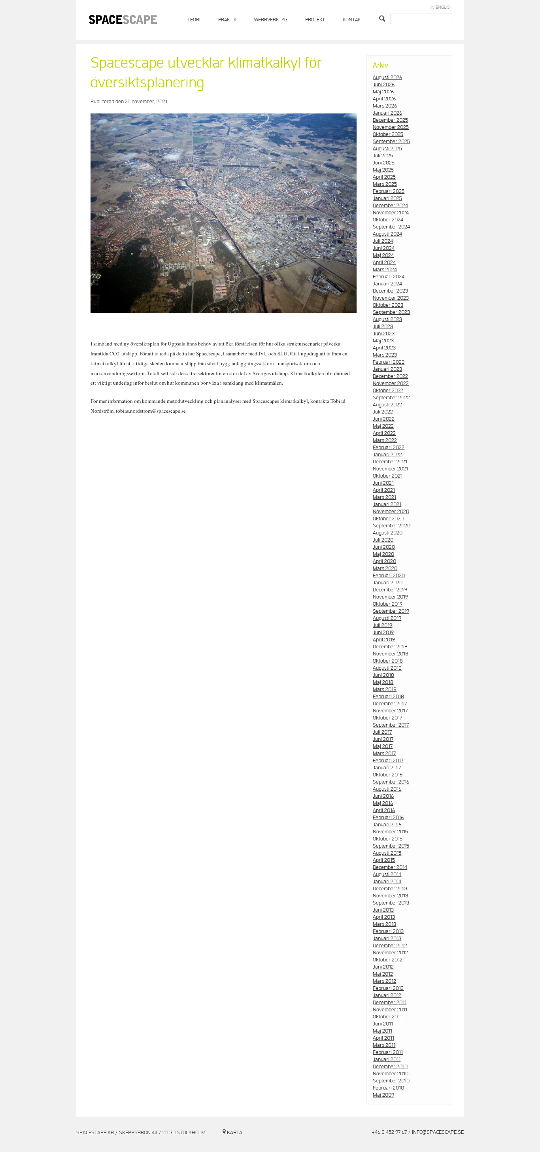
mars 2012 (384, 981)
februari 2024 (388, 276)
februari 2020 (389, 575)
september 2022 (391, 397)
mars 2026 (385, 106)
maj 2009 (383, 1095)
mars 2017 (384, 753)
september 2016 (391, 782)
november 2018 (390, 653)
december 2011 (389, 1002)
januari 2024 (387, 283)
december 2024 (390, 205)
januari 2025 (387, 198)
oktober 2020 (388, 518)
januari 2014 (387, 881)
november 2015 (390, 831)
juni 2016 (383, 796)
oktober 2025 (388, 134)
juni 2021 (383, 483)
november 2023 (391, 298)
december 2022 (390, 376)
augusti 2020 (387, 532)
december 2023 (390, 291)
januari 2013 (387, 938)
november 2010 (390, 1073)
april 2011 (383, 1038)
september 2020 (391, 525)
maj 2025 (383, 170)
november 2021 (390, 468)
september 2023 (391, 312)
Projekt (315, 20)
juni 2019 (383, 632)
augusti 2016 (387, 789)
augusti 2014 (387, 874)
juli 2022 (383, 411)
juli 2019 (382, 625)
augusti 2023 (387, 319)
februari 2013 (388, 931)
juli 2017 (382, 732)
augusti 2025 (387, 148)
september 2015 (391, 846)
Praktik (227, 20)
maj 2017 (383, 746)
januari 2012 (387, 995)
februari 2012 (388, 988)
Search (383, 18)
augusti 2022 (387, 404)
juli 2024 (383, 241)
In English (441, 7)
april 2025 (384, 177)
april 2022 (384, 433)
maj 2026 (383, 91)
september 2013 (391, 902)
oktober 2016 (387, 774)
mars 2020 (385, 568)
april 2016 (384, 810)
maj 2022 (383, 426)
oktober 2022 (388, 390)
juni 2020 (384, 547)
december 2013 (390, 888)
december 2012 (390, 945)
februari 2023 (388, 362)
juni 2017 (383, 739)
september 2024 (391, 226)
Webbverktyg (270, 20)
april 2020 (384, 561)
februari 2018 (388, 696)
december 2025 (390, 120)
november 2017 (390, 710)
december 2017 (390, 703)
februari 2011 (388, 1052)
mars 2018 (385, 689)
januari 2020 (387, 582)
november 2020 (391, 511)
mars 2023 (385, 355)
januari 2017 (387, 767)
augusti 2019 (387, 618)
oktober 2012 (387, 959)
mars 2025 (385, 184)
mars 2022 (385, 440)
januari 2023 (387, 369)
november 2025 (391, 127)
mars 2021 (384, 497)
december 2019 (390, 589)
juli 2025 (383, 155)
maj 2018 (383, 682)
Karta (234, 1132)
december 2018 (390, 646)
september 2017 (391, 725)
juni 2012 (383, 967)
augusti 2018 (387, 668)
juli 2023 (383, 326)
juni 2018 (383, 675)
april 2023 (384, 347)
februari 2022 (388, 447)
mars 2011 (384, 1045)
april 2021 (384, 490)
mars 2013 (384, 924)
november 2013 (390, 895)
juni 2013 (383, 910)
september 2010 (391, 1080)
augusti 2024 (387, 234)
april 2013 (384, 917)
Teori (193, 20)
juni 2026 (384, 84)
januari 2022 (387, 454)
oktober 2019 (387, 604)
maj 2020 (383, 554)
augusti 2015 (387, 853)
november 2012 (390, 952)
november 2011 (390, 1009)
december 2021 (390, 461)
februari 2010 (388, 1088)
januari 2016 (387, 824)
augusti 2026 (387, 77)
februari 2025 (388, 191)
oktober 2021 (387, 476)
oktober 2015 (387, 838)
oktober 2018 (388, 661)
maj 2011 (382, 1031)
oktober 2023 (388, 305)
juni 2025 (384, 162)
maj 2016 (383, 803)
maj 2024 (383, 255)
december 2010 (390, 1066)
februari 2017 (388, 760)
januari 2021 (387, 504)
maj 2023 (383, 340)
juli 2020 (383, 540)
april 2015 (384, 860)
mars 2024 (385, 269)
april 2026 (384, 98)
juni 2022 (384, 419)
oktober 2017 (387, 717)
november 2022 (391, 383)
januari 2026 (387, 113)
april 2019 (384, 639)
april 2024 (384, 262)
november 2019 (390, 597)
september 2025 (391, 141)
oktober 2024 (388, 219)
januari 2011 (386, 1059)
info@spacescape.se (438, 1132)
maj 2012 (383, 974)
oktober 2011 (387, 1016)
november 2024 (391, 212)
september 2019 (391, 611)
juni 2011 (383, 1023)
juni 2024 (384, 248)
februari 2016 (388, 817)
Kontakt (353, 20)
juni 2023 (384, 333)
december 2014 (390, 867)
